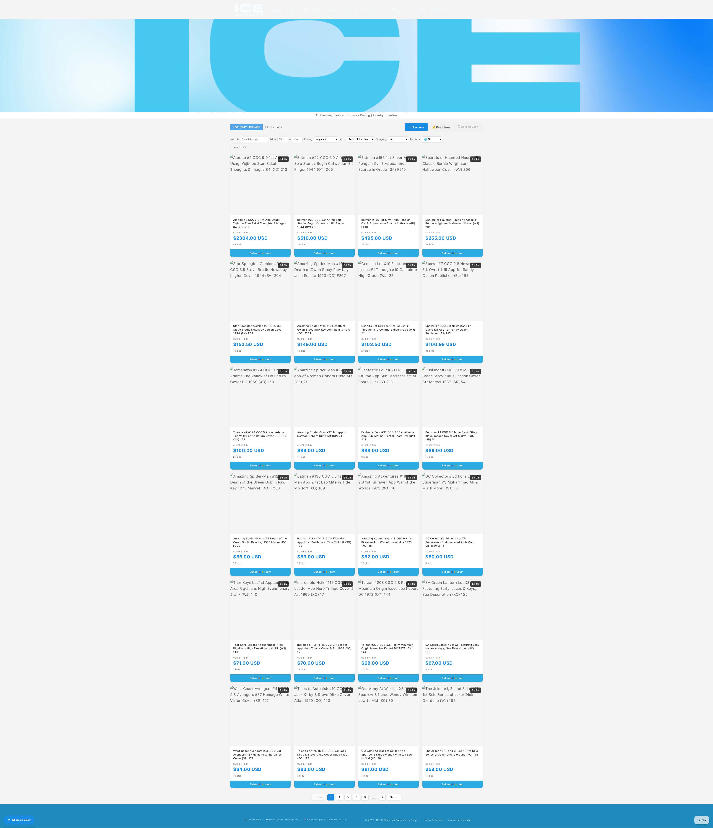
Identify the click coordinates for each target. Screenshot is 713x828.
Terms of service (433, 820)
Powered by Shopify (408, 820)
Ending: (308, 139)
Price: (273, 139)
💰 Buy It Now (441, 127)
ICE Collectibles (385, 820)
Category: (381, 139)
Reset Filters (240, 147)
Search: (234, 139)
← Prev (318, 797)
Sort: (342, 139)
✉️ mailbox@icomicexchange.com (282, 819)
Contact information (459, 820)
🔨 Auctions (416, 127)
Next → (394, 797)
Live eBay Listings (246, 127)
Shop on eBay (21, 820)
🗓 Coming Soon (468, 126)
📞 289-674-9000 (252, 819)
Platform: (415, 139)
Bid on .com (260, 253)
